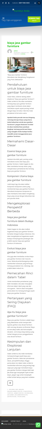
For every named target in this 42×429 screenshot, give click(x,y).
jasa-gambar (10, 395)
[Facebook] (2, 2)
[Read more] (10, 385)
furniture (10, 393)
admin (16, 51)
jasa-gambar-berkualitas (21, 395)
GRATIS (34, 19)
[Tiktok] (8, 2)
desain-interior (27, 391)
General (23, 54)
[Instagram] (5, 2)
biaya (16, 389)
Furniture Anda (33, 424)
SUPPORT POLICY (15, 421)
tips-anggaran (21, 396)
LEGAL (24, 421)
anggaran (12, 389)
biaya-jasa (21, 389)
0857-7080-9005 (24, 3)
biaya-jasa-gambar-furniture (14, 391)
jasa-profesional (12, 396)
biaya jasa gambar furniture (19, 44)
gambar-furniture (19, 393)
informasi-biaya (28, 393)
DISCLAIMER (4, 421)
